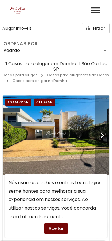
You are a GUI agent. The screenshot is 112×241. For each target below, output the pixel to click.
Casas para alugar (19, 75)
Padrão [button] (11, 50)
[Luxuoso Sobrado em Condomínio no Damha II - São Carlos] (56, 135)
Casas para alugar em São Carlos (78, 75)
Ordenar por (20, 43)
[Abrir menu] (95, 10)
